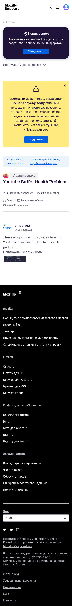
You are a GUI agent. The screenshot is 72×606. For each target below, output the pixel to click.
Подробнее (36, 139)
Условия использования (19, 580)
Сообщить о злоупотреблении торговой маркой (35, 318)
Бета (6, 421)
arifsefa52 (22, 225)
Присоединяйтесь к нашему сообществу (30, 338)
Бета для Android (15, 428)
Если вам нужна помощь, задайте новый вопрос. (45, 161)
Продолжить (36, 51)
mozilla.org (11, 574)
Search (50, 7)
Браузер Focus (13, 393)
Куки (6, 594)
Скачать (8, 366)
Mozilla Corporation (17, 546)
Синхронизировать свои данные (25, 483)
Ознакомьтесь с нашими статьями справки (32, 344)
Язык (6, 511)
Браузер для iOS (14, 386)
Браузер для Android (17, 379)
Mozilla (12, 294)
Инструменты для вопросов (22, 64)
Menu (58, 7)
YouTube (11, 529)
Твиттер (8, 331)
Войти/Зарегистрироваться (22, 463)
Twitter (4, 529)
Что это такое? (13, 470)
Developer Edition (16, 415)
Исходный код (12, 324)
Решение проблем (32, 200)
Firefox (10, 22)
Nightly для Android (17, 441)
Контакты (9, 600)
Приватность (12, 587)
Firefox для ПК (13, 373)
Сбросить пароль (15, 476)
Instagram (17, 529)
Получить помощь (15, 489)
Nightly (8, 434)
